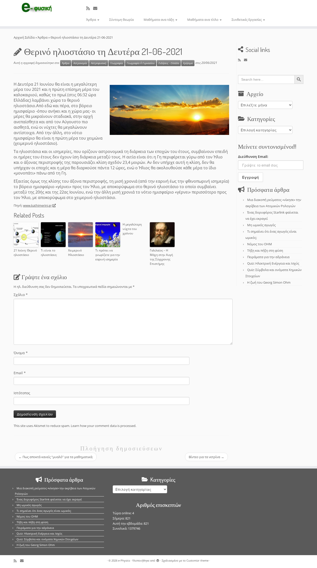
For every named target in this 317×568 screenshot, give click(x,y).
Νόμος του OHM (259, 244)
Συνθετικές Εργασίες (247, 19)
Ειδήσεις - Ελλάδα (168, 63)
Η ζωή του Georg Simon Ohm (269, 282)
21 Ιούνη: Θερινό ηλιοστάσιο (25, 252)
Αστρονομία (80, 63)
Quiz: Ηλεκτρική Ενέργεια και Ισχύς (273, 263)
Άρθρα (91, 19)
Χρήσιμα (188, 63)
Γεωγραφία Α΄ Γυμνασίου (141, 63)
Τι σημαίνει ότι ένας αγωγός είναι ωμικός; (44, 511)
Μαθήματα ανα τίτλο (203, 19)
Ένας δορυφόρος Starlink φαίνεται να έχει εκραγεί (49, 499)
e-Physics (124, 560)
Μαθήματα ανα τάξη (159, 19)
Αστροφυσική (98, 63)
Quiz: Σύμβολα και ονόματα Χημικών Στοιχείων (47, 539)
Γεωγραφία (116, 63)
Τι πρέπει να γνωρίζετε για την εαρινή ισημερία (107, 254)
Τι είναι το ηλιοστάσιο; (49, 252)
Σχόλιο (21, 294)
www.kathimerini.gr (37, 205)
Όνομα (21, 352)
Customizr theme (197, 560)
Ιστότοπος (22, 393)
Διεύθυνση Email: (253, 156)
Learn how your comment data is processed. (103, 425)
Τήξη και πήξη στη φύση (265, 250)
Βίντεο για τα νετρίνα (206, 457)
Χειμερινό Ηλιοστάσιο (76, 252)
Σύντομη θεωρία (121, 19)
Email (20, 372)
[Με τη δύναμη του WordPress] (157, 559)
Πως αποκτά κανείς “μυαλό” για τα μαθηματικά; (56, 457)
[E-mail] (97, 8)
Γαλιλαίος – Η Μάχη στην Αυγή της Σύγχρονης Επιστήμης (161, 257)
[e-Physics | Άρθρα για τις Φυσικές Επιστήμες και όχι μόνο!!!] (36, 8)
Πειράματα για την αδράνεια (268, 257)
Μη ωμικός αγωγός (261, 225)
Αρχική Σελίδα (24, 37)
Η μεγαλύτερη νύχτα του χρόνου (132, 228)
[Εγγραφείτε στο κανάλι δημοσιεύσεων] (89, 8)
